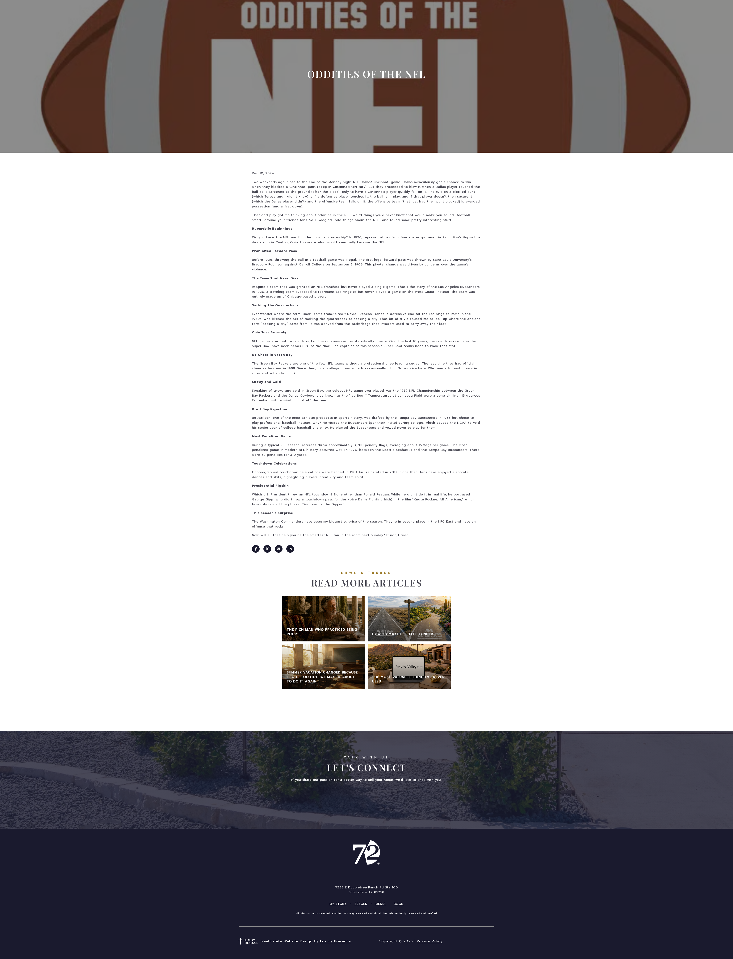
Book (399, 903)
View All (366, 706)
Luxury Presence (335, 941)
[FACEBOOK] (459, 941)
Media (380, 903)
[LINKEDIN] (480, 941)
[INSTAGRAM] (470, 941)
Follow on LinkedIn (396, 799)
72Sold (360, 903)
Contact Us (336, 799)
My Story (337, 903)
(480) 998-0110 (366, 873)
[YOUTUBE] (490, 941)
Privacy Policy (430, 941)
